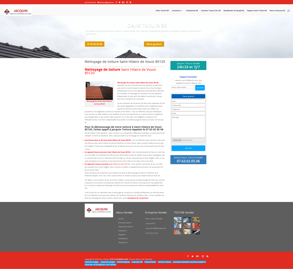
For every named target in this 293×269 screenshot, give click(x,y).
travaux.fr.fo (150, 223)
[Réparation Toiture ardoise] (187, 231)
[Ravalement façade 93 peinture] (177, 219)
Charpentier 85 (192, 11)
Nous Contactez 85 (277, 11)
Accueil (121, 218)
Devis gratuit (154, 44)
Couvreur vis (90, 264)
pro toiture (111, 264)
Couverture (176, 11)
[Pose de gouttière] (177, 225)
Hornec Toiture (164, 262)
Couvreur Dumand (180, 262)
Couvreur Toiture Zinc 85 (211, 11)
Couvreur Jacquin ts (197, 262)
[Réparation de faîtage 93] (196, 231)
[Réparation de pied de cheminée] (177, 231)
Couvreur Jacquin (107, 262)
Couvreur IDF (137, 262)
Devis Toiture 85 (162, 11)
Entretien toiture (125, 222)
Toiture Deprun (123, 262)
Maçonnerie (123, 242)
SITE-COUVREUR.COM (119, 259)
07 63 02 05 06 (94, 44)
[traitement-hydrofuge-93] (196, 225)
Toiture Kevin (150, 262)
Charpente (122, 230)
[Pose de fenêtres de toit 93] (187, 225)
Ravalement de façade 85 (234, 11)
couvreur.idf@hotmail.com (156, 228)
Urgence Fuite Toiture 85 (257, 11)
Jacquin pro (101, 264)
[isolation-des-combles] (196, 219)
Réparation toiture (125, 226)
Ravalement (123, 238)
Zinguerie (122, 234)
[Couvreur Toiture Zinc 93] (187, 219)
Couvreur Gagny (92, 262)
